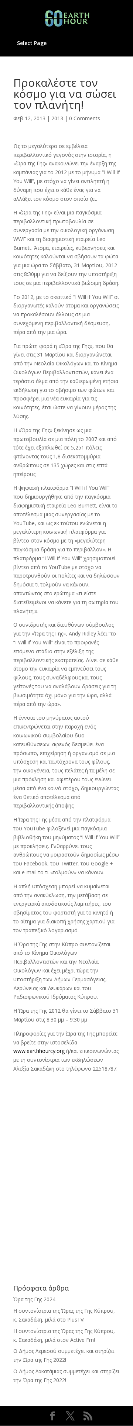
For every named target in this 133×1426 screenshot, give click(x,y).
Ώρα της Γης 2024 (34, 1299)
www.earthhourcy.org (39, 1050)
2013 (57, 118)
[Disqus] (66, 1165)
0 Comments (84, 118)
